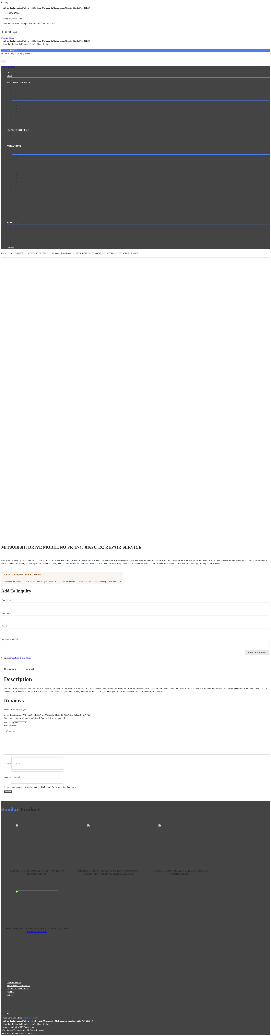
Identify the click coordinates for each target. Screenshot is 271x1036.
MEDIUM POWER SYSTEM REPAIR (29, 89)
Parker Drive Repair (27, 169)
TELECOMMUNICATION (18, 82)
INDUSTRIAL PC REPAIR (24, 187)
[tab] (10, 669)
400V (20, 181)
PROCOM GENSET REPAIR (25, 134)
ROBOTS (16, 197)
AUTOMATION (14, 146)
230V (20, 178)
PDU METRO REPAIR (22, 241)
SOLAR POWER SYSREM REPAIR (28, 124)
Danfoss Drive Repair (27, 172)
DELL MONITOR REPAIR (24, 229)
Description (10, 669)
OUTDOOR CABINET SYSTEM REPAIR (30, 95)
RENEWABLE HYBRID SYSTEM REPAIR (31, 114)
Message (10, 639)
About (9, 75)
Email (5, 626)
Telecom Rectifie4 (26, 111)
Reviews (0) (29, 669)
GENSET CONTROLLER (18, 130)
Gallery (15, 79)
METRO (10, 222)
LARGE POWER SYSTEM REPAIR (28, 92)
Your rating (9, 722)
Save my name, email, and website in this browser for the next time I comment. (42, 787)
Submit (8, 792)
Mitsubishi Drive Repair (28, 163)
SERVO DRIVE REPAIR (23, 200)
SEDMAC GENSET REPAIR (25, 137)
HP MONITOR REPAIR (22, 235)
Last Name (7, 613)
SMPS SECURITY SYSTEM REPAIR (28, 121)
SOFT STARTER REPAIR (23, 219)
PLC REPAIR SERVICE (22, 191)
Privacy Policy (27, 1033)
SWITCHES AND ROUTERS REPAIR (29, 127)
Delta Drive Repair (26, 160)
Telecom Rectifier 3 (26, 108)
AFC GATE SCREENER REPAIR (27, 226)
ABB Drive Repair (26, 156)
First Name (7, 600)
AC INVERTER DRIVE (22, 153)
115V (20, 175)
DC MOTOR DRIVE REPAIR (25, 150)
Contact (10, 248)
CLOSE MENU (9, 67)
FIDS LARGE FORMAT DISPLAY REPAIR (31, 232)
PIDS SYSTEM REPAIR (23, 245)
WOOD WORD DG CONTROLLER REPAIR (32, 143)
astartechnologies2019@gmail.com (16, 53)
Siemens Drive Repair (27, 166)
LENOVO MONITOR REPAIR (26, 238)
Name (7, 763)
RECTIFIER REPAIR (21, 98)
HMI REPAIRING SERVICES (25, 184)
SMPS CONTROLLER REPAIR (26, 117)
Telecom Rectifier (26, 102)
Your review (10, 726)
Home (9, 72)
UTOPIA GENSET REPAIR (24, 140)
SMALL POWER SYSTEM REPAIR (28, 86)
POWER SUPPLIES (21, 194)
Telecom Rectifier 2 (26, 105)
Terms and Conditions (11, 1033)
